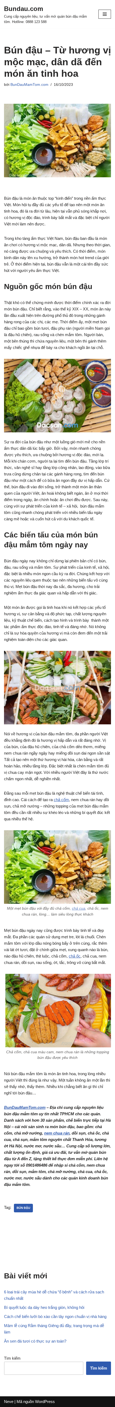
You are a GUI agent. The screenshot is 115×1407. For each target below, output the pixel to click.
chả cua (78, 908)
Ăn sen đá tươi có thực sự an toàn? (35, 1341)
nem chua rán (57, 1133)
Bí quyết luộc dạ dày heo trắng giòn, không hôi (44, 1307)
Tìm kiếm (12, 1358)
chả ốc (74, 956)
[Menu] (104, 14)
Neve (8, 1401)
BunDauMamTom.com (29, 85)
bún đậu (23, 1207)
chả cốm (61, 799)
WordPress (45, 1401)
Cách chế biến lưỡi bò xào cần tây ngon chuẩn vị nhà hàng (55, 1316)
